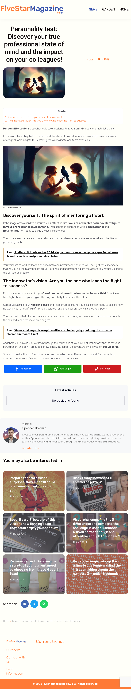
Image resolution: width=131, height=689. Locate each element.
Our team (13, 650)
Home (124, 9)
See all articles (30, 448)
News (93, 9)
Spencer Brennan (34, 428)
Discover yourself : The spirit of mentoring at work (33, 117)
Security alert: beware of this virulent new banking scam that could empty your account (34, 524)
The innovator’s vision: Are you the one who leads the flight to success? (46, 120)
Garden (108, 9)
